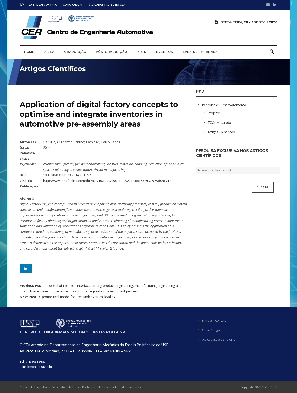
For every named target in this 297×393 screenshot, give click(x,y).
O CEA (49, 52)
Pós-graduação (111, 52)
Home (29, 52)
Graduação (75, 52)
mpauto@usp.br (40, 366)
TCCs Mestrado (219, 122)
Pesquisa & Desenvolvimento (224, 105)
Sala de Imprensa (200, 52)
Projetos (214, 113)
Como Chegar (73, 4)
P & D (142, 52)
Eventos (164, 52)
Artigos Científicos (221, 132)
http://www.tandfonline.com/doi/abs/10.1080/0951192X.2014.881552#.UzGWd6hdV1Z (107, 180)
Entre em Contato (43, 4)
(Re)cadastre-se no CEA (107, 4)
